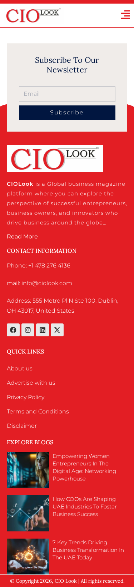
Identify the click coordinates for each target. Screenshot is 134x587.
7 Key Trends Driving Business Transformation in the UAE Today (88, 550)
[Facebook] (13, 329)
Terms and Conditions (38, 411)
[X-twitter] (57, 329)
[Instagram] (27, 329)
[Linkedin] (42, 329)
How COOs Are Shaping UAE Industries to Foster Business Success (85, 506)
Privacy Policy (25, 397)
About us (20, 368)
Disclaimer (22, 425)
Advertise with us (31, 382)
